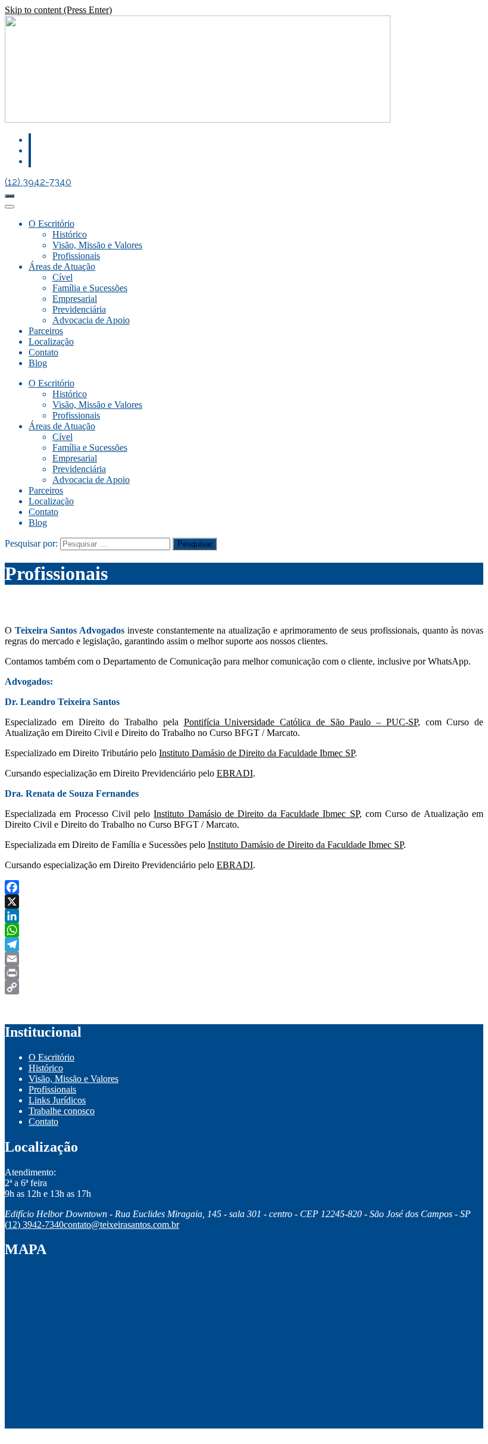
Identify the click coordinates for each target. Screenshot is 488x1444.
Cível (62, 277)
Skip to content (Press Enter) (58, 10)
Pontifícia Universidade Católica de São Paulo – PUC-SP (301, 722)
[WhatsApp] (244, 930)
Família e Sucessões (89, 288)
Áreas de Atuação (62, 266)
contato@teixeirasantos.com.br (121, 1225)
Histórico (69, 234)
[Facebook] (30, 139)
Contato (43, 352)
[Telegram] (244, 944)
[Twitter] (30, 150)
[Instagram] (30, 161)
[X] (244, 901)
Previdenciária (79, 309)
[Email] (244, 959)
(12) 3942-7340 (38, 182)
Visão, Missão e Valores (97, 245)
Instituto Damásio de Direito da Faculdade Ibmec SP (257, 753)
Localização (51, 341)
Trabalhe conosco (62, 1111)
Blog (38, 363)
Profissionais (76, 256)
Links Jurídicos (57, 1100)
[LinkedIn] (244, 916)
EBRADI (235, 773)
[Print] (244, 973)
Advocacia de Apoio (91, 320)
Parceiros (46, 331)
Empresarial (74, 299)
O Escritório (51, 224)
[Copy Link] (244, 987)
